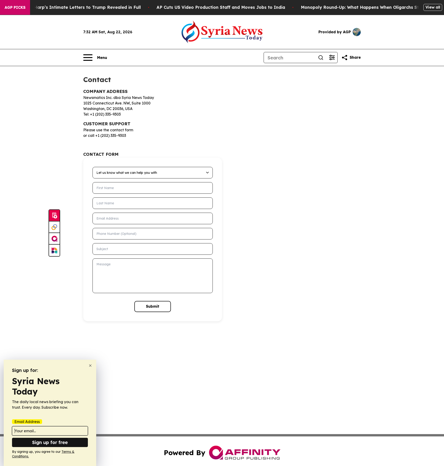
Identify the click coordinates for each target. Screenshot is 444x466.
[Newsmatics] (54, 250)
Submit (152, 306)
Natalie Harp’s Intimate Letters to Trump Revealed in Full (79, 7)
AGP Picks (15, 7)
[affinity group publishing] (54, 239)
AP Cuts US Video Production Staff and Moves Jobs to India (221, 7)
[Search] (320, 57)
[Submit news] (54, 215)
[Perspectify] (54, 227)
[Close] (90, 365)
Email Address (27, 421)
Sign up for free (50, 442)
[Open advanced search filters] (331, 57)
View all (433, 7)
